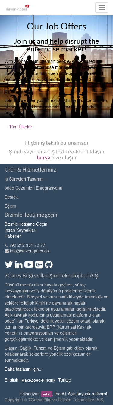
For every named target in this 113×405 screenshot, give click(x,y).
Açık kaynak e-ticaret (87, 394)
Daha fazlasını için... (23, 369)
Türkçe (64, 380)
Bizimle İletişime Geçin (26, 224)
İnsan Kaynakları (20, 230)
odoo (46, 394)
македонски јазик (38, 380)
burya (43, 157)
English (11, 380)
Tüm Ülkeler (20, 127)
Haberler (13, 236)
